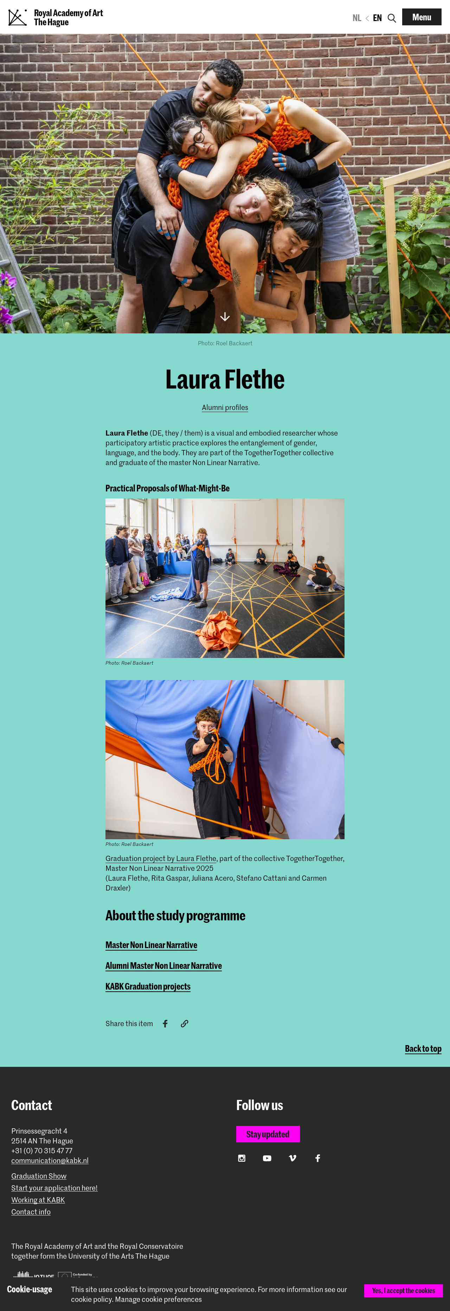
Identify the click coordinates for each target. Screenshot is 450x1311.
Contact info (31, 1211)
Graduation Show (38, 1176)
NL (357, 17)
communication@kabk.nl (50, 1160)
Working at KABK (38, 1200)
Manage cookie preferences (158, 1299)
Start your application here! (54, 1188)
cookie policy (91, 1299)
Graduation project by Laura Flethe (160, 858)
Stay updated (267, 1134)
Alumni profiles (225, 407)
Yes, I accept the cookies (403, 1290)
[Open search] (392, 17)
